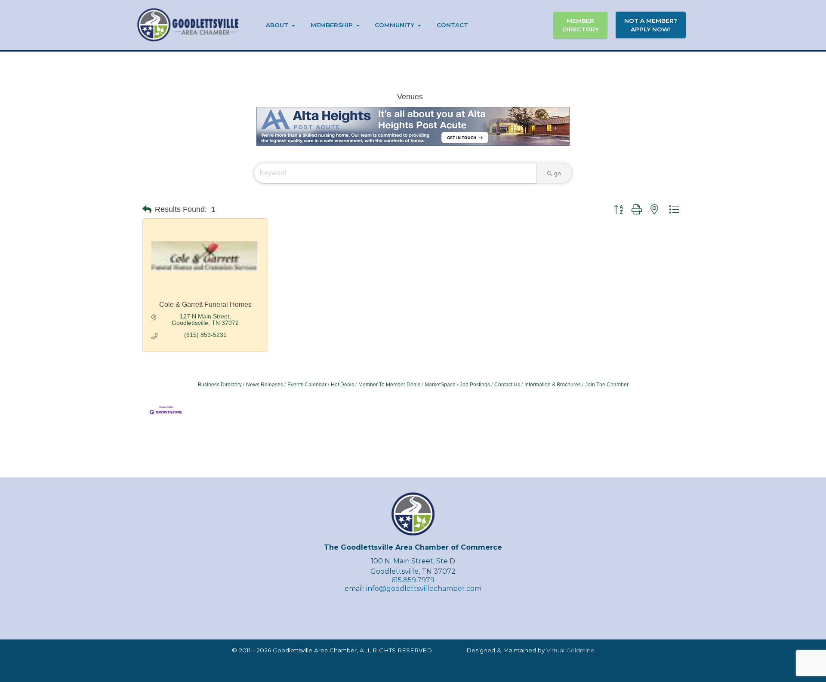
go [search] (557, 173)
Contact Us (507, 385)
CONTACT (452, 24)
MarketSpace (440, 385)
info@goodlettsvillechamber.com (423, 588)
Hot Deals (342, 385)
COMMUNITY (394, 24)
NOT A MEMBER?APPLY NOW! (650, 25)
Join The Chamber (607, 385)
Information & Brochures (552, 385)
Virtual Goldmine (570, 650)
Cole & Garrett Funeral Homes (205, 304)
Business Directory (220, 385)
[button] (146, 209)
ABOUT (277, 24)
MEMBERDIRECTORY (580, 25)
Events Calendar (307, 385)
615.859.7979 (413, 580)
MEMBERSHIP (332, 24)
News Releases (264, 385)
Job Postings (475, 385)
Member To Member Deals (389, 385)
